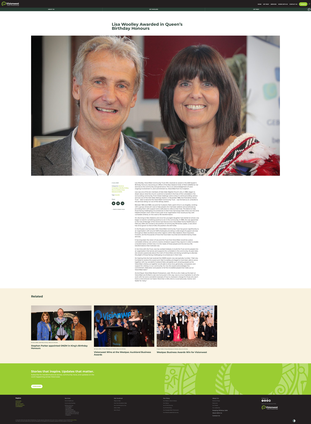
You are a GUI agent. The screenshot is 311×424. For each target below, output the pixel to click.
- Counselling (68, 408)
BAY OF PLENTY (19, 403)
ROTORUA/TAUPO (20, 405)
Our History (166, 403)
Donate (303, 4)
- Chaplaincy (68, 415)
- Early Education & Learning (72, 413)
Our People (215, 405)
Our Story (166, 398)
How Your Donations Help (120, 403)
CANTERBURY (19, 406)
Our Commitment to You (120, 405)
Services (273, 4)
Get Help (266, 4)
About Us (215, 398)
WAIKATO (18, 402)
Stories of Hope (216, 400)
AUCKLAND (18, 401)
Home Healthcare (69, 400)
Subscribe (37, 386)
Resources (215, 403)
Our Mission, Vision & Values (170, 400)
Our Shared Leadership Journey (171, 412)
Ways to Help (117, 400)
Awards (117, 195)
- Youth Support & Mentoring (72, 412)
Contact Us (293, 4)
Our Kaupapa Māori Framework (171, 410)
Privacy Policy (74, 420)
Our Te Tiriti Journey (168, 405)
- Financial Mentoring (70, 411)
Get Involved (118, 398)
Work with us (283, 4)
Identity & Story (123, 188)
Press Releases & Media (109, 349)
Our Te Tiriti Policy (167, 407)
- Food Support (68, 406)
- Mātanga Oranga (69, 409)
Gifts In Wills (117, 407)
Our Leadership (216, 407)
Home (259, 4)
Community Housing (70, 403)
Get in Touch (117, 410)
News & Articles (116, 190)
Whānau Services (69, 405)
